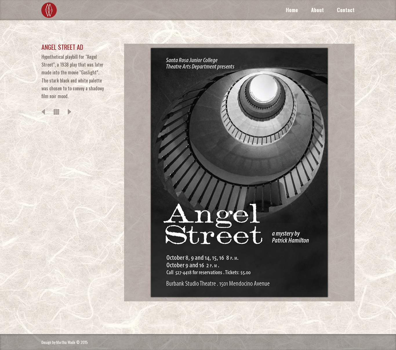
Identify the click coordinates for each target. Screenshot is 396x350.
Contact (346, 10)
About (317, 10)
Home (292, 10)
